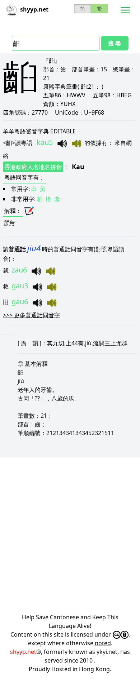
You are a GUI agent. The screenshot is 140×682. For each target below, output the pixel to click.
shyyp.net (23, 652)
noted (103, 643)
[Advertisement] (70, 530)
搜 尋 (114, 43)
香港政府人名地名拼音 (33, 167)
